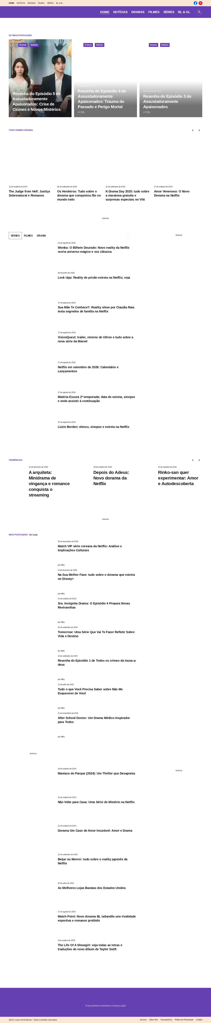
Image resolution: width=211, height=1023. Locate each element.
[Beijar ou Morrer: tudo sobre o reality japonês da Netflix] (32, 866)
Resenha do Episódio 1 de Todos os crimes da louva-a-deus (97, 662)
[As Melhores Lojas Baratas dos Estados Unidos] (32, 895)
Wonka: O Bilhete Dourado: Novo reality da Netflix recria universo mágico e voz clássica (93, 249)
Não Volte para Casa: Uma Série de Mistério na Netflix (96, 802)
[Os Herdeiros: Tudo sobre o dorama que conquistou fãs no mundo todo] (81, 160)
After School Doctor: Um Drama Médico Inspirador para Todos (94, 720)
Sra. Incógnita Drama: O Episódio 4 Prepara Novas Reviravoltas (94, 605)
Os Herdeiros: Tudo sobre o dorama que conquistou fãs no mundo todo (79, 195)
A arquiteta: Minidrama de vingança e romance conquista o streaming (49, 484)
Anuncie (143, 1020)
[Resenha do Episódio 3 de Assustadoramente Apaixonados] (170, 78)
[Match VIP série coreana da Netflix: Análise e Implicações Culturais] (32, 553)
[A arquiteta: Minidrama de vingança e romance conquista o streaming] (17, 479)
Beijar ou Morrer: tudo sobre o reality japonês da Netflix (92, 861)
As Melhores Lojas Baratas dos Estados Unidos (92, 888)
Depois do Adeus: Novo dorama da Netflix (111, 478)
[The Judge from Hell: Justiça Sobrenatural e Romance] (33, 160)
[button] (199, 12)
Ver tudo (33, 534)
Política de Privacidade (184, 1020)
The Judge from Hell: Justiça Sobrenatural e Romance (29, 193)
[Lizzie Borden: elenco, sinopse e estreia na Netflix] (32, 434)
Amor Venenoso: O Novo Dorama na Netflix (171, 193)
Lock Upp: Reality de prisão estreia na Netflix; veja (94, 277)
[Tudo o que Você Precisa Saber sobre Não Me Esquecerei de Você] (32, 696)
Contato (199, 1020)
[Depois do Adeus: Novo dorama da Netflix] (82, 479)
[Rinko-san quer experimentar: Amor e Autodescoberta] (147, 479)
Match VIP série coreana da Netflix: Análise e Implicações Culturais (90, 548)
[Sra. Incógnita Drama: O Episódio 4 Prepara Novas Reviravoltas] (32, 610)
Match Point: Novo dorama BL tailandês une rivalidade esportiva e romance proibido (97, 918)
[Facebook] (195, 3)
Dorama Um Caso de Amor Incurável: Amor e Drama (95, 830)
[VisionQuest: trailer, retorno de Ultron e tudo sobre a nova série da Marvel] (32, 344)
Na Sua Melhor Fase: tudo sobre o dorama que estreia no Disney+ (96, 576)
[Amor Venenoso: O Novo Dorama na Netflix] (178, 160)
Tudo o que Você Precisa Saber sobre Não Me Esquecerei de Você (90, 691)
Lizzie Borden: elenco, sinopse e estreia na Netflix (93, 427)
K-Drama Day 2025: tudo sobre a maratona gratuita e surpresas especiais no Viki (127, 195)
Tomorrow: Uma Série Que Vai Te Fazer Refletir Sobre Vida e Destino (96, 634)
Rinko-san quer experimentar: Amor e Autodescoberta (178, 478)
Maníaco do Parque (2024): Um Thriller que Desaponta (96, 773)
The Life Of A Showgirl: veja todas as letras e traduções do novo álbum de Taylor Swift (90, 947)
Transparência (166, 1020)
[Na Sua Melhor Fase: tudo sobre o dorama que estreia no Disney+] (32, 582)
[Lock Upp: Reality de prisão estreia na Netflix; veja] (32, 285)
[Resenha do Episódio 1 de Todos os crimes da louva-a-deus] (32, 668)
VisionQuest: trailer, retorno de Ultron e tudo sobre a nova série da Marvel (95, 339)
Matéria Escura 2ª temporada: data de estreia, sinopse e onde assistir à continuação (96, 399)
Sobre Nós (153, 1020)
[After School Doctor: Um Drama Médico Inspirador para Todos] (32, 725)
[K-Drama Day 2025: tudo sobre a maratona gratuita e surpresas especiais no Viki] (130, 160)
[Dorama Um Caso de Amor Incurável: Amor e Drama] (32, 838)
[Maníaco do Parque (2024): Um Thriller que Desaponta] (32, 780)
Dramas (22, 45)
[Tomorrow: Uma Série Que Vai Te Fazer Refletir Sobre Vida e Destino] (32, 639)
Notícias (34, 45)
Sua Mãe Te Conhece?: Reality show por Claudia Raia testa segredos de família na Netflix (96, 309)
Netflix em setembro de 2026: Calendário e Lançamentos (88, 369)
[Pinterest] (200, 3)
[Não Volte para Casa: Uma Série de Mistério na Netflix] (32, 809)
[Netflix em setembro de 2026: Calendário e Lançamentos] (32, 374)
